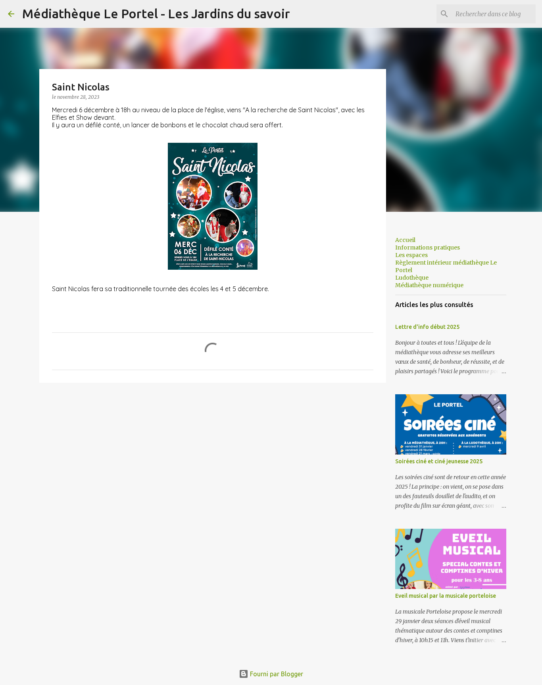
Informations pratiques (427, 247)
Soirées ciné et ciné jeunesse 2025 (438, 461)
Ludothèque (412, 277)
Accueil (405, 240)
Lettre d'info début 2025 (427, 327)
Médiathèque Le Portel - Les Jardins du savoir (156, 13)
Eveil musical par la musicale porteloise (445, 596)
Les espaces (411, 255)
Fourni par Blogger (275, 673)
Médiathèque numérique (429, 285)
